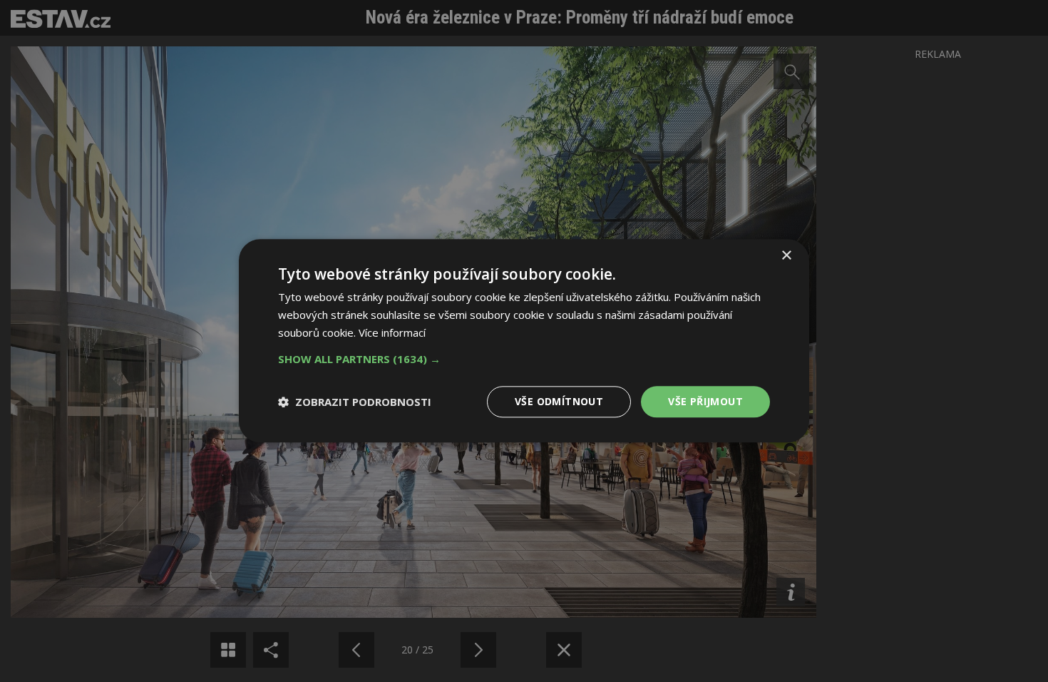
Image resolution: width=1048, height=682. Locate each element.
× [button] (786, 255)
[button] (524, 358)
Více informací (392, 332)
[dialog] (524, 341)
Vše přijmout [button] (705, 401)
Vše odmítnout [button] (559, 401)
